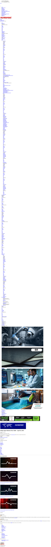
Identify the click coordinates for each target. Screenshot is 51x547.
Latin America (4, 280)
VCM (2, 218)
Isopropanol (4, 119)
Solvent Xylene (3, 238)
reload (11, 522)
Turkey (2, 239)
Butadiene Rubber (5, 118)
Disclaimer (3, 526)
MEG (3, 100)
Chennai (4, 68)
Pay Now (3, 414)
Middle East (4, 305)
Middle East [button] (4, 303)
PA (3, 191)
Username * (8, 435)
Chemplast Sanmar (5, 88)
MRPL (4, 81)
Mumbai (4, 66)
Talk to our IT (3, 13)
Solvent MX (4, 64)
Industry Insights (3, 540)
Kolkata (4, 67)
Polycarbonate (4, 61)
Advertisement (3, 9)
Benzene (4, 62)
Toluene (4, 153)
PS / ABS (3, 310)
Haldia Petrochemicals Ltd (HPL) (6, 85)
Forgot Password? (2, 20)
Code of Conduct (3, 528)
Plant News (3, 34)
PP (3, 48)
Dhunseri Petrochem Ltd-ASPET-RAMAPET (8, 90)
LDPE (2, 26)
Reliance (4, 77)
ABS (3, 52)
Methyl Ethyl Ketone (5, 126)
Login (1, 19)
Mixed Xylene (4, 116)
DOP (3, 160)
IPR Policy (3, 529)
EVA (3, 60)
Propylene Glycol (5, 121)
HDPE (4, 55)
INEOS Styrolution (5, 92)
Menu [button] (1, 3)
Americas (3, 254)
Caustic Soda (4, 162)
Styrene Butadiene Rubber (6, 122)
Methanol (4, 63)
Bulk (3, 65)
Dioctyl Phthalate (5, 125)
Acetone (4, 157)
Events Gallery (3, 536)
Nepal (3, 72)
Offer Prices (4, 69)
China (3, 93)
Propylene (4, 134)
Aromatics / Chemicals (4, 316)
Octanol (4, 127)
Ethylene (4, 45)
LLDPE (4, 109)
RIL (3, 83)
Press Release (3, 38)
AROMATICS (3, 31)
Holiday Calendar (4, 530)
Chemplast (4, 80)
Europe (2, 211)
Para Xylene (4, 154)
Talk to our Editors (4, 12)
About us (3, 8)
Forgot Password (13, 434)
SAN (2, 28)
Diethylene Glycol (5, 124)
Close (1, 515)
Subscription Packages (4, 413)
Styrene (4, 98)
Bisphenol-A (4, 129)
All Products (3, 323)
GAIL (3, 87)
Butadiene (4, 138)
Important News (3, 35)
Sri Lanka (4, 73)
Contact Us (3, 525)
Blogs (2, 39)
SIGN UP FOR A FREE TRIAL (3, 437)
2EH (3, 159)
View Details (3, 347)
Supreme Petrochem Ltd (5, 91)
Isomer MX (4, 155)
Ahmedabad (4, 300)
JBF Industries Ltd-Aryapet (6, 89)
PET (2, 30)
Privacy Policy (3, 527)
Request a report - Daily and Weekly (6, 11)
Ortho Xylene (4, 188)
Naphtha (4, 42)
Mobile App (3, 533)
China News (3, 36)
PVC (2, 29)
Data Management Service (4, 535)
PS (3, 58)
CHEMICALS (3, 32)
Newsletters (3, 537)
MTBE (4, 96)
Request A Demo (3, 7)
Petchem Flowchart (4, 14)
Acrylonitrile (4, 261)
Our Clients (3, 411)
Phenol (4, 128)
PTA (3, 46)
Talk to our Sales (3, 415)
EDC (3, 99)
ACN (3, 161)
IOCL (3, 79)
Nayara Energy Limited (5, 82)
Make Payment (3, 15)
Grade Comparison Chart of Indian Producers (8, 75)
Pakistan (4, 71)
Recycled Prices (3, 297)
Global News (3, 23)
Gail (3, 78)
